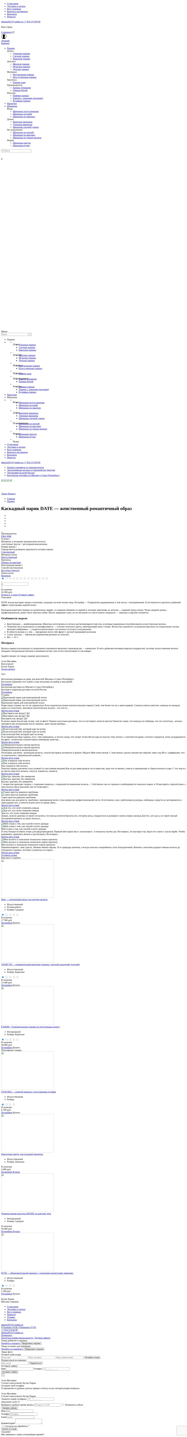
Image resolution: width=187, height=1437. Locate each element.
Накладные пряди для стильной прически (22, 1154)
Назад (4, 493)
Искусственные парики (24, 77)
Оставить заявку (26, 595)
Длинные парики (21, 53)
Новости (11, 16)
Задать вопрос (8, 669)
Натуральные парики (23, 74)
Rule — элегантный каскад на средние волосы (24, 899)
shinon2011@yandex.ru (12, 21)
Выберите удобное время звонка (17, 1405)
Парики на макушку (11, 562)
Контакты (12, 14)
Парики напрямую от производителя (25, 467)
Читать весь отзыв (10, 710)
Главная (11, 498)
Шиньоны (12, 106)
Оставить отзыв (9, 855)
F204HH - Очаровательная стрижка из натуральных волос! (30, 1027)
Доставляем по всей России (21, 472)
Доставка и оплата (16, 6)
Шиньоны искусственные (26, 111)
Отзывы (11, 1317)
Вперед (12, 493)
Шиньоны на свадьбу (23, 132)
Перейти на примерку (12, 1349)
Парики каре (19, 82)
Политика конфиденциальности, (17, 1338)
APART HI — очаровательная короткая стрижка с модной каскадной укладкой (40, 964)
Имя (3, 1411)
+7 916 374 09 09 (32, 21)
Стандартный (8, 552)
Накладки (12, 103)
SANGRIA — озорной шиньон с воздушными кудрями (28, 1092)
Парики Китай (20, 90)
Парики (11, 48)
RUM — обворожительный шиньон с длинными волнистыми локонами (37, 1273)
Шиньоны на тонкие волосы (27, 137)
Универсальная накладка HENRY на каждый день (26, 1213)
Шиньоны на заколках (24, 116)
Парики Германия (22, 87)
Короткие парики (21, 59)
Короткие (6, 575)
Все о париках (14, 9)
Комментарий (8, 1423)
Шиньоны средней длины (26, 127)
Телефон (5, 1414)
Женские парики (21, 64)
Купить (16, 923)
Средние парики (21, 56)
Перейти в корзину (11, 1343)
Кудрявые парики (21, 101)
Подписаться (35, 1363)
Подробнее (6, 684)
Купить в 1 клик (9, 595)
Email (4, 1417)
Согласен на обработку (17, 1426)
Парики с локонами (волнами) (28, 98)
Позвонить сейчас (74, 1405)
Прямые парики (21, 95)
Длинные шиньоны (22, 124)
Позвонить (6, 1335)
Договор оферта (42, 1338)
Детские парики (21, 69)
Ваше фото (7, 1352)
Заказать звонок (9, 1408)
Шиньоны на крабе (22, 114)
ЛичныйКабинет (5, 42)
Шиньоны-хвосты (22, 143)
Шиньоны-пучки (21, 145)
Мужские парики (21, 66)
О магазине (12, 3)
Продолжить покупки (31, 1343)
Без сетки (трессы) (10, 570)
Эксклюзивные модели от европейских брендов (31, 470)
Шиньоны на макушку (24, 135)
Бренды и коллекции (17, 11)
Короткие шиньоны (22, 122)
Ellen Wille (6, 536)
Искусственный (9, 557)
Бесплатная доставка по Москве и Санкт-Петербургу (33, 475)
